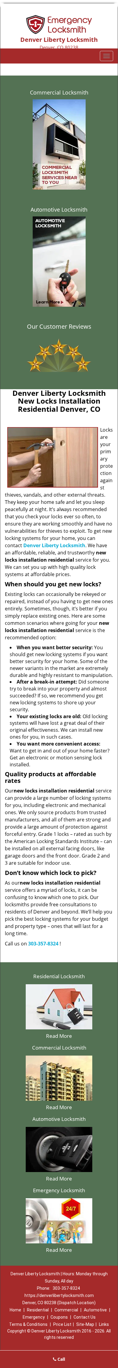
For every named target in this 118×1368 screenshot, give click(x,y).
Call (60, 1359)
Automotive (95, 1310)
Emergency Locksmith (59, 1190)
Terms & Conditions (28, 1324)
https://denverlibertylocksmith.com (59, 1295)
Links (104, 1324)
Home (15, 1310)
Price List (62, 1324)
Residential (38, 1310)
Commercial (66, 1310)
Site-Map (85, 1324)
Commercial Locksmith (59, 92)
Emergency (34, 1317)
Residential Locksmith (59, 976)
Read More (59, 1035)
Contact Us (85, 1317)
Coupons (59, 1317)
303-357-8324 (43, 943)
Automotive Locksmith (59, 209)
